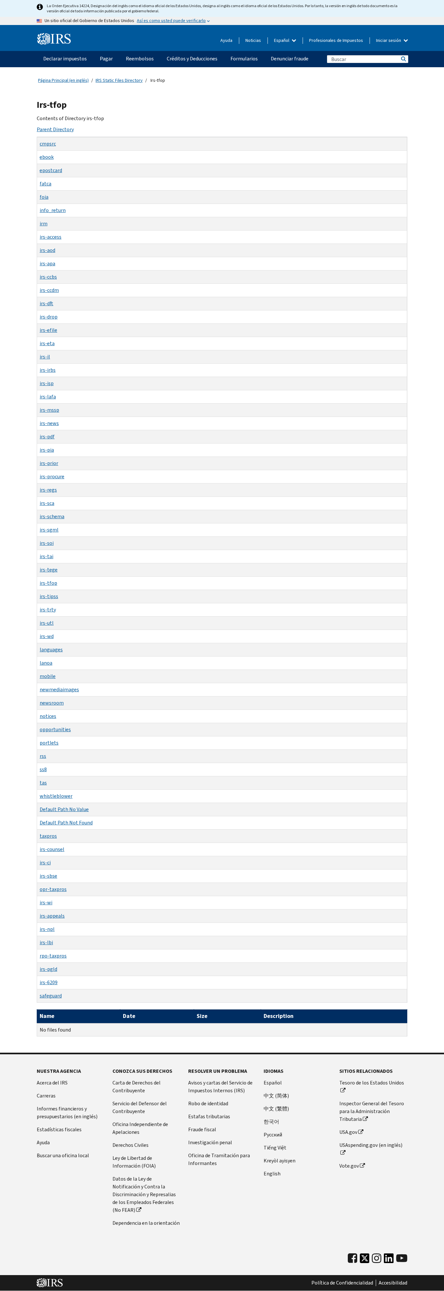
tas (43, 782)
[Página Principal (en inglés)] (54, 39)
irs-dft (46, 303)
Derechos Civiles (130, 1145)
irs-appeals (52, 915)
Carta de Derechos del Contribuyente (136, 1086)
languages (51, 649)
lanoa (46, 662)
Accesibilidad (393, 1283)
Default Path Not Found (66, 822)
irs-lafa (48, 396)
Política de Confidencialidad (342, 1283)
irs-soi (47, 543)
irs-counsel (52, 849)
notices (48, 716)
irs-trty (48, 609)
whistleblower (56, 796)
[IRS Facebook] (352, 1258)
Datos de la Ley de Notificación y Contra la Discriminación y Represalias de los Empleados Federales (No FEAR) (144, 1194)
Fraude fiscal (202, 1129)
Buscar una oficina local (63, 1155)
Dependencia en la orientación (146, 1223)
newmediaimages (59, 689)
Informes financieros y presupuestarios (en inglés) (67, 1112)
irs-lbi (46, 942)
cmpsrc (48, 143)
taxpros (48, 836)
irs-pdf (47, 436)
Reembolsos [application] (140, 58)
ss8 (43, 769)
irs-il (45, 356)
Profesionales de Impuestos (336, 40)
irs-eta (47, 343)
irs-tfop (48, 583)
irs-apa (47, 263)
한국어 (271, 1121)
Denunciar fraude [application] (289, 58)
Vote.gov (349, 1165)
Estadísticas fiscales (59, 1129)
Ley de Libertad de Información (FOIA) (134, 1162)
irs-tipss (49, 596)
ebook (47, 157)
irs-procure (52, 476)
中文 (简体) (276, 1095)
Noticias (253, 40)
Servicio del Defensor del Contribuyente (139, 1107)
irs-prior (49, 463)
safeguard (51, 995)
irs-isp (47, 383)
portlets (49, 742)
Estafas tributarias (209, 1116)
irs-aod (47, 250)
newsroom (52, 702)
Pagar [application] (106, 58)
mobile (48, 676)
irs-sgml (49, 529)
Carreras (46, 1095)
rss (43, 756)
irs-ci (45, 862)
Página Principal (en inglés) (63, 80)
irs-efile (48, 330)
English (272, 1173)
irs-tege (49, 569)
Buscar (403, 59)
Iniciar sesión (389, 40)
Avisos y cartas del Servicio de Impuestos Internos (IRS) (220, 1086)
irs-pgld (48, 969)
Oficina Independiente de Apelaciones (140, 1128)
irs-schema (52, 516)
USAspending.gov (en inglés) (370, 1145)
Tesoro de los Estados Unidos (371, 1082)
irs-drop (49, 316)
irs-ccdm (49, 290)
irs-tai (46, 556)
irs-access (50, 236)
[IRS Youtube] (401, 1258)
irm (43, 223)
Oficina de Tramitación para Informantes (219, 1159)
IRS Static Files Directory (119, 80)
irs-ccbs (48, 276)
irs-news (49, 423)
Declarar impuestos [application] (65, 58)
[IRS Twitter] (365, 1260)
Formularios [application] (244, 58)
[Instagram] (376, 1258)
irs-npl (47, 929)
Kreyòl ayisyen (279, 1160)
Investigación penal (210, 1142)
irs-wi (46, 902)
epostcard (51, 170)
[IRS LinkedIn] (389, 1260)
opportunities (55, 729)
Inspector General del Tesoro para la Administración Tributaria (371, 1111)
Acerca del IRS (52, 1082)
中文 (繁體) (276, 1108)
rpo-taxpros (53, 955)
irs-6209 (49, 982)
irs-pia (47, 449)
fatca (45, 183)
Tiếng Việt (275, 1147)
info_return (53, 210)
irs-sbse (48, 875)
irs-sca (47, 503)
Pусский (273, 1134)
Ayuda (226, 40)
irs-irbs (48, 370)
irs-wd (47, 636)
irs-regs (48, 489)
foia (44, 197)
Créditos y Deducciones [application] (192, 58)
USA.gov (348, 1132)
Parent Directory (55, 129)
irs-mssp (49, 410)
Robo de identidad (208, 1103)
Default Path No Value (64, 809)
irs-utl (47, 623)
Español (282, 40)
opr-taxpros (53, 889)
